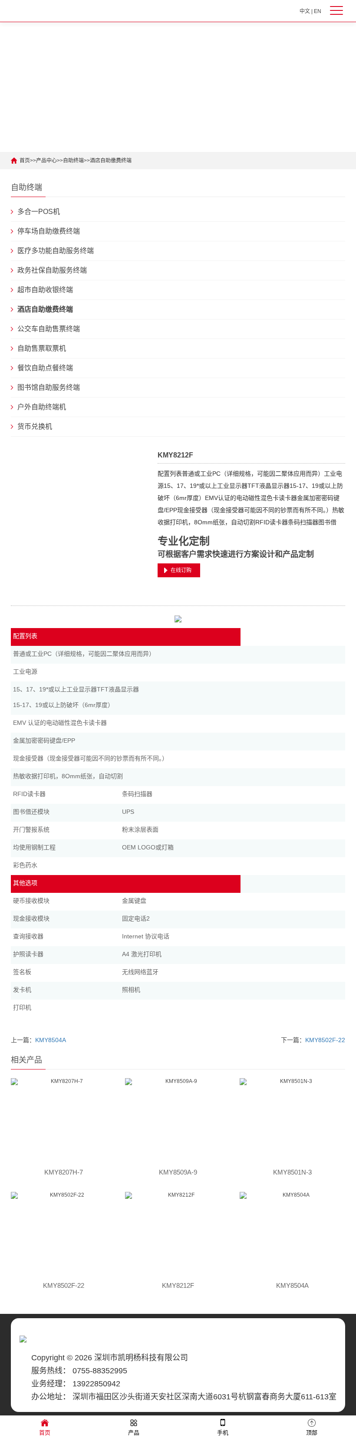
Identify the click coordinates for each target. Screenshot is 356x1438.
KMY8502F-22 (325, 1040)
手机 (222, 1432)
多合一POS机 (38, 211)
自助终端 (73, 161)
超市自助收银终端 (45, 289)
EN (317, 11)
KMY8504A (50, 1040)
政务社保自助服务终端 (52, 270)
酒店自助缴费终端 (111, 161)
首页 (25, 161)
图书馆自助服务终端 (48, 387)
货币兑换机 (34, 426)
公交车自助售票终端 (48, 328)
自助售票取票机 (41, 348)
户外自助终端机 (41, 407)
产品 (133, 1432)
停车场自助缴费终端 (48, 231)
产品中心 (46, 161)
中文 (305, 11)
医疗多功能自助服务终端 (55, 250)
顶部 (311, 1432)
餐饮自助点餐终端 (45, 368)
